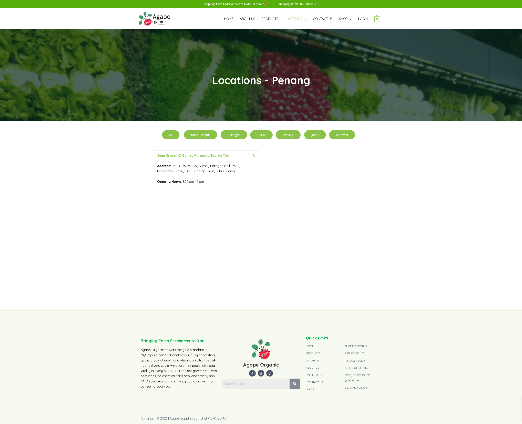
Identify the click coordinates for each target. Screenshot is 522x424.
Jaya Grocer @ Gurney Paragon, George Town (194, 155)
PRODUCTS (270, 19)
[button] (206, 155)
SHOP (343, 19)
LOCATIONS (293, 19)
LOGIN (363, 19)
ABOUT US (247, 19)
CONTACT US (323, 19)
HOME (228, 19)
